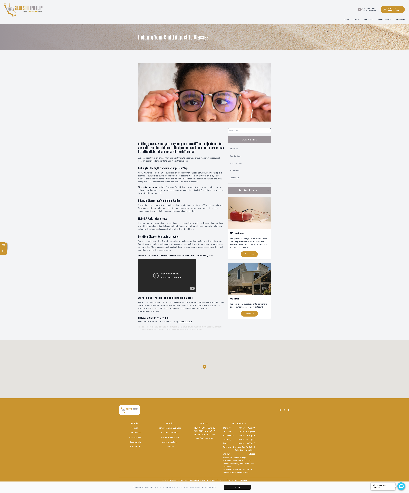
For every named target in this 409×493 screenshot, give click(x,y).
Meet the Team (236, 163)
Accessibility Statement (216, 480)
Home (346, 20)
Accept (237, 487)
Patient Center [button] (383, 20)
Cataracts (170, 446)
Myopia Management (170, 437)
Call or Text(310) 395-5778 (369, 9)
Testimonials (235, 170)
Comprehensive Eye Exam (169, 428)
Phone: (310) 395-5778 (204, 435)
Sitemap (243, 480)
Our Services (235, 156)
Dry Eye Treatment (170, 442)
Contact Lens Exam (170, 432)
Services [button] (368, 20)
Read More (249, 254)
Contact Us (400, 20)
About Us (234, 149)
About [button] (356, 20)
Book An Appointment (394, 9)
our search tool (185, 321)
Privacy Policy (232, 480)
